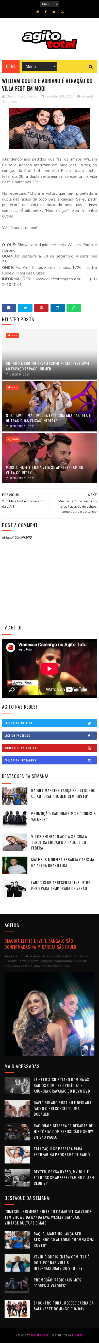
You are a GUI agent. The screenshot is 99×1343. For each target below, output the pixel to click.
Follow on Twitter (18, 723)
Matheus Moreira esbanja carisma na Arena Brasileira (62, 862)
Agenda (88, 96)
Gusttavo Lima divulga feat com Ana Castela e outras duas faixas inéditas (48, 417)
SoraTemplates (40, 1335)
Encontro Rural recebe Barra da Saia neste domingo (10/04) (64, 1305)
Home (10, 66)
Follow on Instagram (21, 760)
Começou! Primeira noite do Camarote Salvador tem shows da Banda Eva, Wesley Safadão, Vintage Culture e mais (48, 1217)
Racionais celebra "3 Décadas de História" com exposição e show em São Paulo (63, 1131)
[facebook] (45, 12)
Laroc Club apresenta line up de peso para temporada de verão (60, 885)
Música (12, 335)
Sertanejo (10, 102)
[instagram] (38, 12)
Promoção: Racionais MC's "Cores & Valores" (57, 1282)
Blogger (77, 1335)
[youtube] (62, 12)
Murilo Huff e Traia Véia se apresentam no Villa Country (44, 469)
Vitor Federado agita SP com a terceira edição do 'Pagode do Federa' (59, 842)
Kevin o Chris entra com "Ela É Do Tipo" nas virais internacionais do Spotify (61, 1262)
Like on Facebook (17, 735)
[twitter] (54, 12)
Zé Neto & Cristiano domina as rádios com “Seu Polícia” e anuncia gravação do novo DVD (62, 1085)
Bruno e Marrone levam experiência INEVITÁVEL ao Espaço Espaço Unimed (48, 366)
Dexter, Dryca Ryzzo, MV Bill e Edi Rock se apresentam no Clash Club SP (64, 1177)
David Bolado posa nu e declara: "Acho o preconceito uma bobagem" (63, 1108)
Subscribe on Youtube (21, 748)
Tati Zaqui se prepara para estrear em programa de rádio (62, 1151)
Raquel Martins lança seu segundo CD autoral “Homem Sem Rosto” (63, 793)
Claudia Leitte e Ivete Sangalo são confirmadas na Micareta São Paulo (40, 944)
